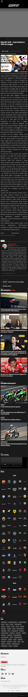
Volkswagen (4, 646)
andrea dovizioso (13, 622)
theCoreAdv (3, 666)
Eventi (2, 404)
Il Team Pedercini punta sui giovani (10, 407)
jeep (14, 628)
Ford (18, 626)
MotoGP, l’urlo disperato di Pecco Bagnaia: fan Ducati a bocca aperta (13, 375)
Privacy (12, 690)
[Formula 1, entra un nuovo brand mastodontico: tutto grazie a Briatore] (14, 321)
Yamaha (16, 646)
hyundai (4, 628)
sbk (19, 641)
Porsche (4, 641)
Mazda (24, 633)
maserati (19, 633)
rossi (15, 641)
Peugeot (20, 639)
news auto (4, 639)
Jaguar (9, 628)
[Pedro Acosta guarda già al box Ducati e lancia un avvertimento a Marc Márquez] (14, 300)
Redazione (3, 657)
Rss (8, 690)
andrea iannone (22, 622)
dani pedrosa (18, 624)
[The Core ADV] (4, 663)
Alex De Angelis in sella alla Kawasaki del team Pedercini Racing (14, 444)
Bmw (12, 624)
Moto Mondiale (18, 637)
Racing (13, 290)
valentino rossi (16, 643)
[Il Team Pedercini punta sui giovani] (14, 394)
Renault (9, 641)
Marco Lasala (12, 244)
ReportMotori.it (17, 245)
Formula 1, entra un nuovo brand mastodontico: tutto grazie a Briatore (14, 331)
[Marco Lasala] (4, 248)
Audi (3, 624)
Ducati (3, 626)
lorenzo (22, 630)
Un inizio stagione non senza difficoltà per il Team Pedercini (13, 413)
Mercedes (10, 635)
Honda (22, 626)
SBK (2, 410)
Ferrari (8, 626)
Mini (12, 637)
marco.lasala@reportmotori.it (8, 273)
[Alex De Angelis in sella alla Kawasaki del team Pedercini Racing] (14, 431)
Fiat (13, 626)
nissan (10, 639)
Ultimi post (8, 240)
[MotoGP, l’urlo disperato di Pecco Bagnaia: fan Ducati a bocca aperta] (14, 365)
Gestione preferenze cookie (22, 695)
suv (23, 641)
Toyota (8, 643)
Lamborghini (15, 630)
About (2, 240)
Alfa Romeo (4, 622)
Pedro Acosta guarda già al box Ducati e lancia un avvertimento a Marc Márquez (13, 310)
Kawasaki (4, 630)
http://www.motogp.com (8, 235)
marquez (12, 633)
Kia (9, 630)
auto (8, 624)
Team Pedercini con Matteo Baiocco (11, 419)
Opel (15, 639)
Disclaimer (18, 690)
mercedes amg (5, 637)
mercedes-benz (18, 635)
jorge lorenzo (20, 628)
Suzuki (3, 643)
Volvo (11, 646)
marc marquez (5, 633)
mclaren (4, 635)
